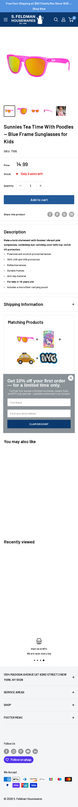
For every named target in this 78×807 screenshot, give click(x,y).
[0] (71, 19)
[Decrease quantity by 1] (20, 186)
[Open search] (56, 20)
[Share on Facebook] (50, 214)
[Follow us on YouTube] (28, 751)
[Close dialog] (70, 378)
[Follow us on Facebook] (6, 751)
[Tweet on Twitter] (64, 214)
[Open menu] (6, 19)
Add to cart (39, 200)
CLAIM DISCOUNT (39, 423)
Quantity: (9, 185)
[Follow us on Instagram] (13, 751)
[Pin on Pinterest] (57, 214)
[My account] (63, 20)
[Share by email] (71, 214)
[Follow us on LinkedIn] (35, 751)
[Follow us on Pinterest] (20, 751)
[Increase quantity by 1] (40, 186)
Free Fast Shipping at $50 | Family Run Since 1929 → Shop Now (39, 6)
